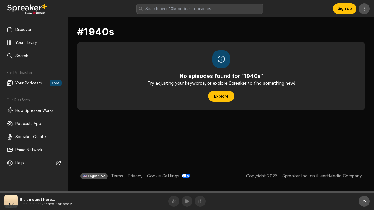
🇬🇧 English (91, 176)
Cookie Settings (163, 176)
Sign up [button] (345, 8)
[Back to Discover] (27, 8)
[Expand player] (364, 201)
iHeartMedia (328, 176)
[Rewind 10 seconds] (173, 201)
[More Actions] (364, 8)
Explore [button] (221, 96)
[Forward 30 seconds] (200, 201)
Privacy (135, 176)
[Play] (187, 201)
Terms (117, 176)
